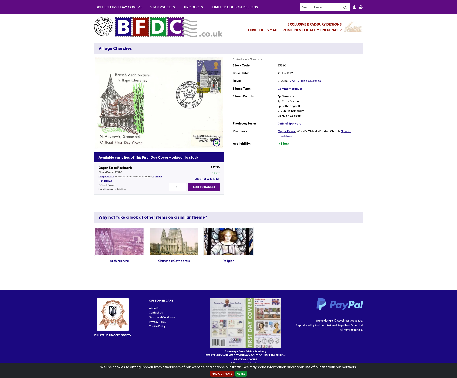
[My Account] (354, 7)
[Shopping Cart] (361, 7)
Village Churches (309, 81)
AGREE (241, 373)
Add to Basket (204, 187)
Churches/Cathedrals (174, 261)
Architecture (119, 261)
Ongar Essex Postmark (115, 168)
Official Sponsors (289, 123)
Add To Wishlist (207, 179)
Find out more (222, 373)
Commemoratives (290, 88)
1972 (291, 81)
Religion (228, 261)
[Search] (345, 7)
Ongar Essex (106, 176)
